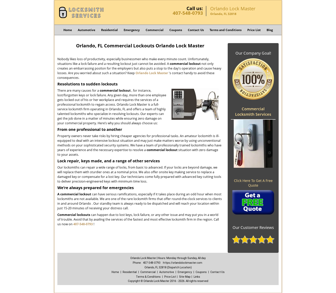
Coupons (175, 30)
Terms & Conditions (148, 276)
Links (197, 276)
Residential (109, 30)
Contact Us (196, 30)
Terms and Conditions (226, 30)
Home (67, 30)
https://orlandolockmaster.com (182, 262)
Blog (270, 30)
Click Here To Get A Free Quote (253, 183)
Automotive (86, 30)
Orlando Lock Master (152, 73)
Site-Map (185, 276)
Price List (254, 30)
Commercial (155, 30)
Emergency (132, 30)
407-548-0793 (188, 13)
